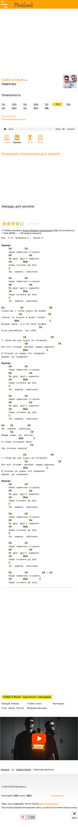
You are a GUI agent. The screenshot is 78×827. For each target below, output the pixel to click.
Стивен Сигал (34, 703)
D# (10, 255)
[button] (39, 738)
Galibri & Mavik (12, 80)
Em (46, 104)
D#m (36, 104)
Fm (10, 248)
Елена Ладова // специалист (38, 230)
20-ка (30, 142)
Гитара (7, 142)
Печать (40, 142)
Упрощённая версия (13, 119)
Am (25, 108)
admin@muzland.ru (49, 804)
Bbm (36, 108)
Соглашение (56, 795)
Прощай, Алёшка (10, 703)
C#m (14, 104)
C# (26, 248)
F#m (68, 104)
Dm (25, 104)
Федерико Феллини (37, 708)
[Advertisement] (39, 43)
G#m (14, 108)
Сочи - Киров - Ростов (12, 708)
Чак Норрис (58, 703)
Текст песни (8, 116)
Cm (30, 255)
